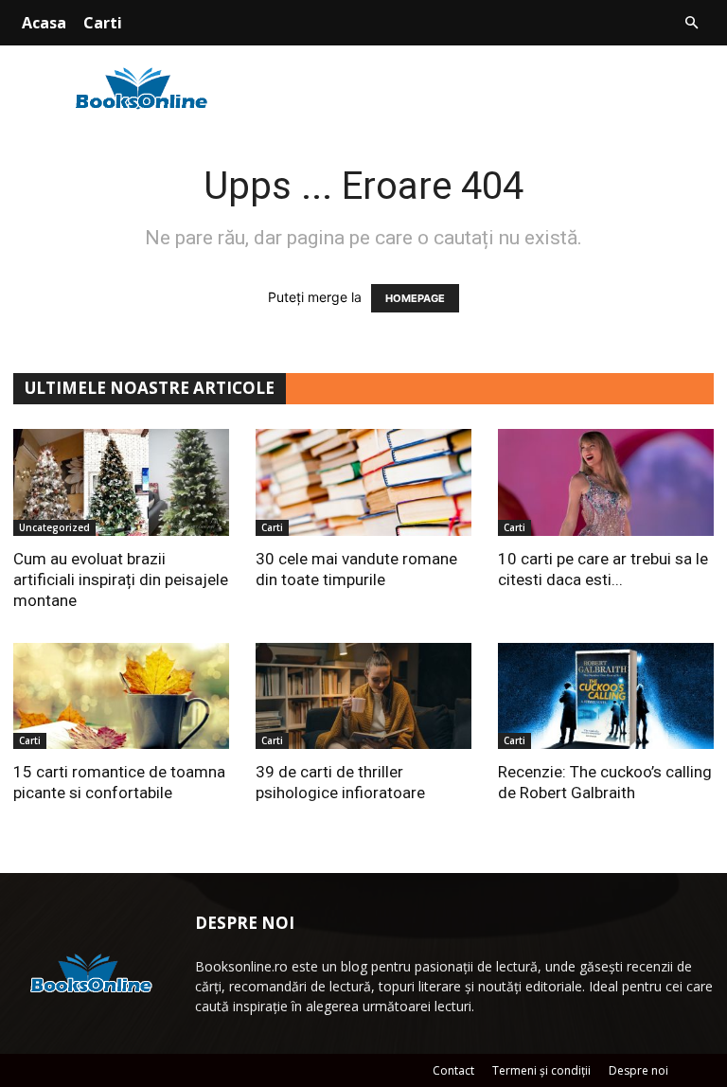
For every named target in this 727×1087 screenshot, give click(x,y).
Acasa (44, 22)
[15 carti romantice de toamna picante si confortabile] (121, 696)
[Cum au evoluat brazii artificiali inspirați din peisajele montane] (121, 482)
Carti (102, 22)
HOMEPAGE (415, 298)
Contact (453, 1070)
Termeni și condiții (541, 1070)
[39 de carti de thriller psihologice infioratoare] (363, 696)
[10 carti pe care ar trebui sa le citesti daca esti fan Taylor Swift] (606, 482)
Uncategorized (54, 527)
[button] (691, 23)
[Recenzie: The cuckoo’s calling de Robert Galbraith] (606, 696)
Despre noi (638, 1070)
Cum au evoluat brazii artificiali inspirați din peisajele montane (120, 579)
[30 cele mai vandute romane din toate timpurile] (363, 482)
